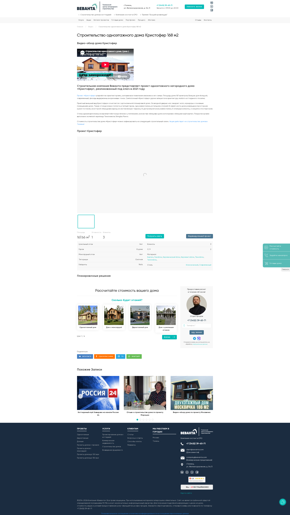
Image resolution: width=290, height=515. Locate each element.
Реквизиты (131, 445)
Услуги (81, 20)
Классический (192, 265)
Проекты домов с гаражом (88, 445)
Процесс (141, 20)
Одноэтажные (83, 434)
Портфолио (130, 20)
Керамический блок (171, 257)
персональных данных (200, 344)
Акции (88, 20)
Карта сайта (186, 493)
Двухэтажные (82, 438)
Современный (205, 265)
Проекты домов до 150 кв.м (88, 458)
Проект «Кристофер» (86, 96)
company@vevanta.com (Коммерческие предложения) (199, 459)
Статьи (130, 434)
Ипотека (151, 20)
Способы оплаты (134, 441)
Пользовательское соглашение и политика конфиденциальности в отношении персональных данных (145, 514)
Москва (156, 438)
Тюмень (156, 441)
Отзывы (198, 20)
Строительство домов (111, 446)
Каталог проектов (101, 20)
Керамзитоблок (187, 257)
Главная (80, 27)
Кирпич (150, 257)
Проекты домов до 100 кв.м (88, 454)
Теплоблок (152, 260)
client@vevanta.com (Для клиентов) (195, 451)
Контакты (208, 20)
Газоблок (158, 257)
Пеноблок (199, 257)
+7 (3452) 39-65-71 (164, 5)
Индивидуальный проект (199, 236)
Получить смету (154, 236)
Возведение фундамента (112, 450)
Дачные (80, 441)
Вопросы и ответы (135, 438)
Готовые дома (117, 20)
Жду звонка (196, 332)
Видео (90, 27)
